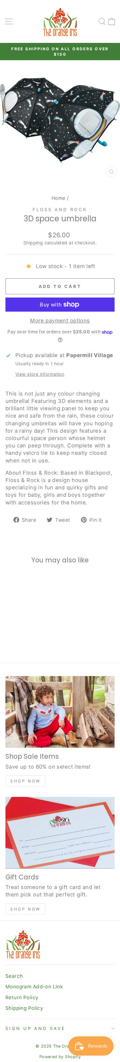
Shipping (33, 242)
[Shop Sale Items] (60, 712)
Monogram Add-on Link (34, 987)
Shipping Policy (24, 1008)
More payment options (60, 320)
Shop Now (25, 781)
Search (14, 976)
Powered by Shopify (60, 1056)
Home (59, 198)
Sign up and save (35, 1028)
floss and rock (60, 209)
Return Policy (21, 997)
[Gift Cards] (60, 833)
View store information (39, 374)
